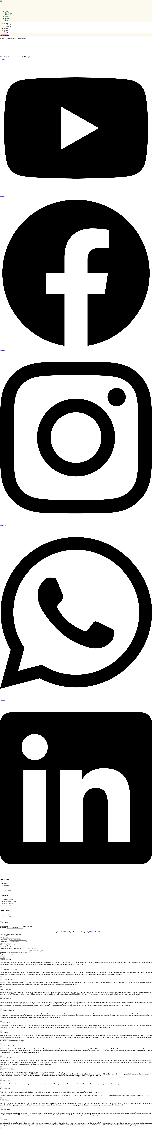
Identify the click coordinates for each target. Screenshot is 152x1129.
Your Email (3, 927)
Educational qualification (7, 945)
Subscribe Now (6, 929)
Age (1, 937)
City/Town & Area (5, 939)
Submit (2, 955)
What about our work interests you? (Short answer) (14, 952)
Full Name (3, 936)
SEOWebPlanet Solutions (97, 932)
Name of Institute (5, 947)
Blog (6, 32)
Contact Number (5, 941)
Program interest (5, 954)
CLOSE (3, 957)
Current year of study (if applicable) (10, 948)
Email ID (3, 943)
